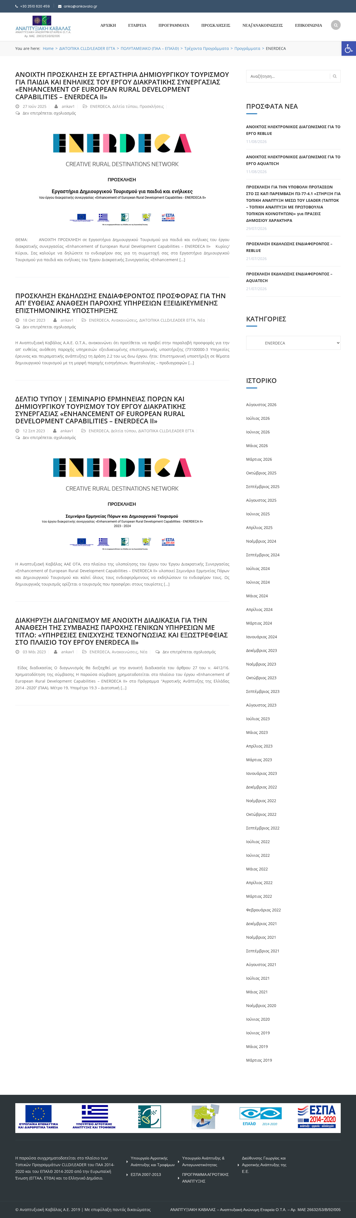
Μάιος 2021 (257, 991)
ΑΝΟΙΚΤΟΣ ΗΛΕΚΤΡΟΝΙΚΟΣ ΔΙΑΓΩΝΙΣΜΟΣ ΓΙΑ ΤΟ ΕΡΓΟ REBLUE (293, 130)
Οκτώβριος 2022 (261, 814)
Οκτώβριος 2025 (261, 472)
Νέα (201, 320)
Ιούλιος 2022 (258, 841)
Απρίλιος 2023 (259, 746)
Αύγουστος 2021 (261, 964)
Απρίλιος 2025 (259, 527)
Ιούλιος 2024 (258, 568)
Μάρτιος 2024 (259, 623)
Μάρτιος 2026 (259, 459)
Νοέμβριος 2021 (261, 937)
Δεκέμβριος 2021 (261, 923)
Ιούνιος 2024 (258, 582)
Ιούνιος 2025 (258, 513)
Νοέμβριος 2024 (261, 541)
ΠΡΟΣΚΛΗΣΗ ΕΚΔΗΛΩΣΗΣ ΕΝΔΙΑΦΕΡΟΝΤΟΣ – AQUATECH (289, 277)
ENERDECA (100, 106)
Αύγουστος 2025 (261, 500)
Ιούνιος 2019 (258, 1032)
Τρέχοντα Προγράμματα (206, 48)
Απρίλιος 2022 (259, 882)
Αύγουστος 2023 (261, 705)
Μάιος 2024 (257, 595)
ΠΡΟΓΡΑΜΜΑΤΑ (174, 25)
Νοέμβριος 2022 (261, 800)
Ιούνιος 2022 (258, 855)
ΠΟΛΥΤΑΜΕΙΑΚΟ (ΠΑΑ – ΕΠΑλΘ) (150, 48)
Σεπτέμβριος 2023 (263, 691)
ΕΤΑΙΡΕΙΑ (137, 25)
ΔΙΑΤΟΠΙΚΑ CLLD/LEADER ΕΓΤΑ (87, 48)
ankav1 (68, 106)
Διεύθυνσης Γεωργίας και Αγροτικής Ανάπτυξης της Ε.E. (264, 1165)
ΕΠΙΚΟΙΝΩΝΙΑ (308, 25)
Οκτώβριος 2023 (261, 677)
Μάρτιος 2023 (259, 759)
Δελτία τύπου (124, 106)
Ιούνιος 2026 (258, 432)
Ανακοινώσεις (124, 320)
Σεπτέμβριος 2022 (263, 828)
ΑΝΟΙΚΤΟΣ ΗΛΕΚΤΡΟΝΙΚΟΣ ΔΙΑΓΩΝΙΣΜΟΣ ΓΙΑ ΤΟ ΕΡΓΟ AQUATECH (293, 160)
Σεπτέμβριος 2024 (263, 554)
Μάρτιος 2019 (259, 1060)
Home (48, 48)
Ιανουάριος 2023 (261, 773)
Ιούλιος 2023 (258, 718)
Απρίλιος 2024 (259, 609)
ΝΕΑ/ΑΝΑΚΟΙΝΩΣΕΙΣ (263, 25)
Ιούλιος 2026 (258, 418)
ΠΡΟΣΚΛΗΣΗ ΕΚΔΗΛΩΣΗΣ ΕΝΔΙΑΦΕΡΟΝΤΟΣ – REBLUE (289, 247)
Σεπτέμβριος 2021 (263, 950)
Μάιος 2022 (257, 869)
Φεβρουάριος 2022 (263, 910)
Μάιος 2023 (257, 732)
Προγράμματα (247, 48)
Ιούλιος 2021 (258, 978)
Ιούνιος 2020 (258, 1019)
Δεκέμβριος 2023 (261, 650)
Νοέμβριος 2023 (261, 664)
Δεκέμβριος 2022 (261, 787)
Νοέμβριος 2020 (261, 1005)
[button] (349, 48)
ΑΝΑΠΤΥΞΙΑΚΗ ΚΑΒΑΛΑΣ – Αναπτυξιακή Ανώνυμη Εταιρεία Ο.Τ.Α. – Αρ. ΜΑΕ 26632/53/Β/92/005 (255, 1209)
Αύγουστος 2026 (261, 404)
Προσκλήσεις (152, 106)
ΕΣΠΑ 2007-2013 (146, 1174)
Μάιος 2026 (257, 445)
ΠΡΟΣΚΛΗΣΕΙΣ (215, 25)
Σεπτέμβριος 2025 (263, 486)
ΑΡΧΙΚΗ (108, 25)
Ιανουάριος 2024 (261, 636)
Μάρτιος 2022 (259, 896)
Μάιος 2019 (257, 1046)
